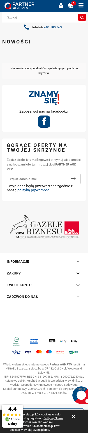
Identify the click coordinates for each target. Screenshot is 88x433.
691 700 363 (53, 27)
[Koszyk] (71, 5)
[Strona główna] (29, 6)
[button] (81, 5)
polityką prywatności (33, 190)
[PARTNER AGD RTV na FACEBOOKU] (44, 123)
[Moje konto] (61, 5)
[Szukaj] (82, 17)
